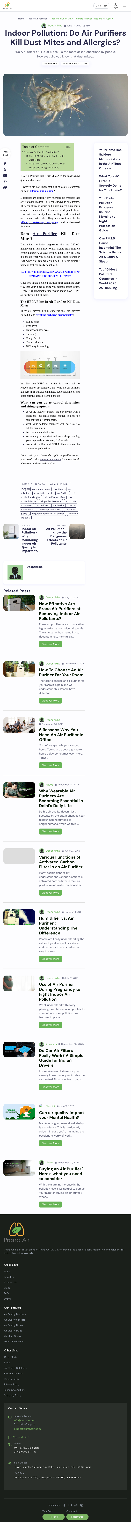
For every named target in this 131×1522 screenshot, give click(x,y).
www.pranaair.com (50, 459)
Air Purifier (50, 63)
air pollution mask (43, 493)
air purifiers (42, 505)
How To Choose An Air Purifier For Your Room (61, 672)
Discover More (50, 644)
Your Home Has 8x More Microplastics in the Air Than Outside (110, 159)
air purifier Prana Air (51, 501)
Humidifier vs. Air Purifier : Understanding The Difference (58, 925)
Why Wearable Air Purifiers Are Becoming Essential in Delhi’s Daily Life (61, 798)
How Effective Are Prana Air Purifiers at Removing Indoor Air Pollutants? (60, 611)
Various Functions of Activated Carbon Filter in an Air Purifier (61, 862)
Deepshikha (55, 25)
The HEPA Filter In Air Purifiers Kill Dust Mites (46, 158)
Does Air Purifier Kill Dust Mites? (41, 152)
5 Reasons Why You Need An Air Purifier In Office (61, 734)
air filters (59, 489)
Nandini (50, 1106)
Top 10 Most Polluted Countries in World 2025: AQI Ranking (108, 278)
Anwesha (51, 1044)
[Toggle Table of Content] (66, 147)
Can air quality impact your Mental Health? (61, 1115)
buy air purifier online (50, 509)
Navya (49, 784)
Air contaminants (41, 489)
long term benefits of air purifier (48, 513)
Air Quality (58, 505)
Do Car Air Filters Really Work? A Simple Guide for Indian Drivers (61, 1058)
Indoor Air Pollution (75, 63)
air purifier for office (55, 497)
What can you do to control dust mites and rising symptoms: (47, 165)
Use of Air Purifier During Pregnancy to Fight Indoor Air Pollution (59, 992)
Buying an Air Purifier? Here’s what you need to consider (61, 1173)
